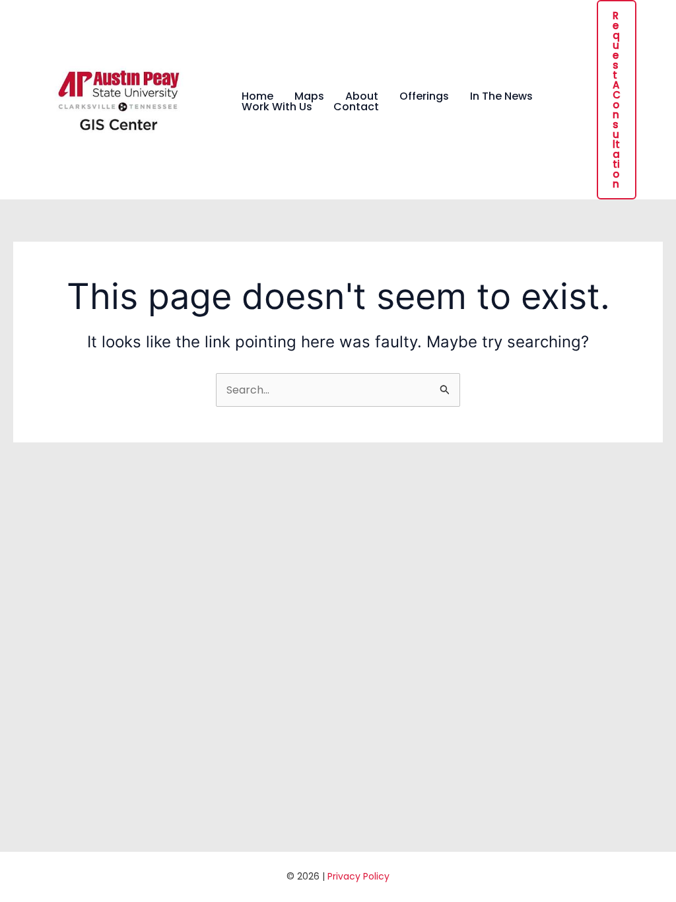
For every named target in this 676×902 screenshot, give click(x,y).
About (361, 96)
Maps (309, 96)
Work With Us (277, 107)
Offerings (424, 96)
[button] (616, 99)
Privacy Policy (358, 876)
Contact (356, 107)
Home (257, 96)
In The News (501, 96)
